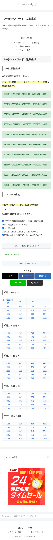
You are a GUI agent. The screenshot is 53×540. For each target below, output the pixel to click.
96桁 (44, 435)
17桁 (8, 318)
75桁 (32, 405)
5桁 (8, 307)
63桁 (32, 393)
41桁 (8, 363)
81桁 (8, 424)
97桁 (8, 439)
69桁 (8, 401)
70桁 (20, 401)
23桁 (32, 333)
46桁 (20, 367)
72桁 (44, 401)
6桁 (20, 307)
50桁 (20, 371)
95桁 (32, 435)
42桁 (20, 363)
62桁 (20, 393)
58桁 (20, 378)
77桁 (8, 408)
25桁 (8, 337)
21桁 (8, 333)
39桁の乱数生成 (24, 46)
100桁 (45, 439)
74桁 (20, 405)
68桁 (44, 397)
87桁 (32, 427)
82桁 (20, 424)
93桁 (8, 435)
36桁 (44, 344)
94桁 (20, 435)
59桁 (32, 378)
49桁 (8, 371)
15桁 (32, 314)
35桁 (32, 344)
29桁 (8, 341)
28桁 (44, 337)
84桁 (44, 424)
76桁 (44, 405)
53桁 (8, 374)
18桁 (20, 318)
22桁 (20, 333)
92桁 (44, 431)
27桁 (32, 337)
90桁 (20, 431)
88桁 (44, 427)
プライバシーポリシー (39, 532)
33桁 (8, 344)
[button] (35, 283)
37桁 (8, 348)
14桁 (20, 314)
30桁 (20, 341)
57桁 (8, 378)
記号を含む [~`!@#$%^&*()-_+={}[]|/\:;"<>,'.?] (23, 235)
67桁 (32, 397)
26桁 (20, 337)
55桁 (32, 374)
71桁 (32, 401)
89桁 (8, 431)
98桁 (20, 439)
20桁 (44, 318)
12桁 (44, 310)
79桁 (32, 408)
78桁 (20, 408)
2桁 (20, 301)
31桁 (32, 341)
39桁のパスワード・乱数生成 (27, 43)
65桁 (8, 397)
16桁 (44, 314)
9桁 (8, 310)
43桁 (32, 363)
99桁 (32, 439)
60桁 (44, 378)
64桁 (44, 393)
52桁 (44, 371)
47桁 (32, 367)
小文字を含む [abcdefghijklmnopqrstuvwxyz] (23, 221)
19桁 (32, 318)
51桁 (32, 371)
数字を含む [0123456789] (15, 224)
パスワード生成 (24, 50)
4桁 (45, 301)
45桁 (8, 367)
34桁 (20, 344)
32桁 (44, 341)
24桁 (44, 333)
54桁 (20, 374)
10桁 (20, 310)
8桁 (45, 307)
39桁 (32, 348)
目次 (23, 38)
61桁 (8, 393)
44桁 (44, 363)
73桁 (8, 405)
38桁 (20, 348)
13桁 (8, 314)
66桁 (20, 397)
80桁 (44, 408)
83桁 (32, 424)
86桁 (20, 427)
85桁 (8, 427)
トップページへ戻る (14, 532)
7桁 (32, 307)
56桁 (44, 374)
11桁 (32, 310)
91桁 (32, 431)
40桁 (44, 348)
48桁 (44, 367)
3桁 (32, 301)
